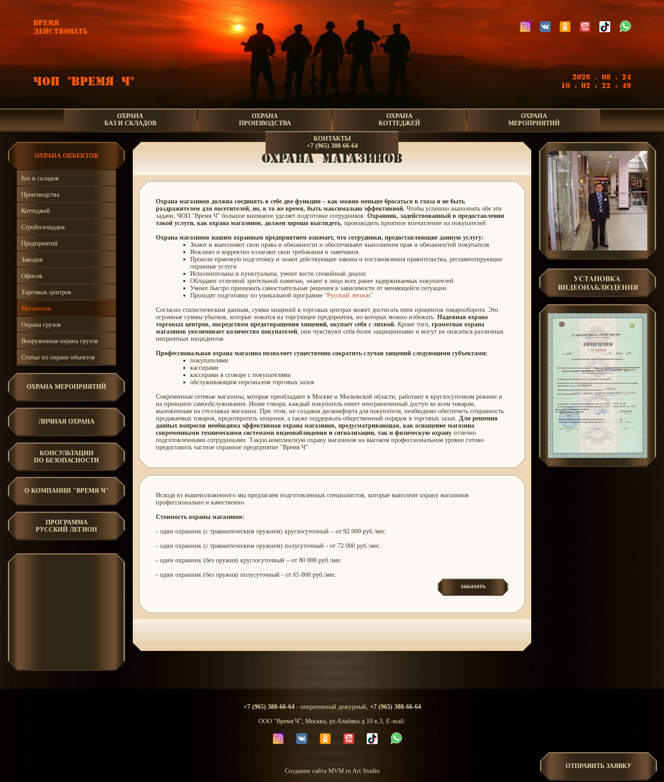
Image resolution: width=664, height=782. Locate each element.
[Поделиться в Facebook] (290, 633)
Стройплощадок (43, 227)
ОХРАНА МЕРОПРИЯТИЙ (534, 120)
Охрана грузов (41, 324)
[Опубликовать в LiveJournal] (303, 633)
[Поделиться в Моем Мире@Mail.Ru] (317, 633)
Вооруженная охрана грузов (59, 341)
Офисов (31, 276)
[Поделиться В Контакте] (357, 633)
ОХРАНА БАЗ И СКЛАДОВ (130, 120)
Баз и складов (40, 178)
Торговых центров (46, 292)
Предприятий (39, 243)
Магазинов (36, 308)
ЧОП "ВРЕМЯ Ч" (83, 82)
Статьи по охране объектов (58, 357)
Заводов (32, 259)
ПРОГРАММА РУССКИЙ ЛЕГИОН (66, 526)
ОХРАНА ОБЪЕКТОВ (66, 155)
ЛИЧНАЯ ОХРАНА (66, 421)
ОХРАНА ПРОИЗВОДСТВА (265, 120)
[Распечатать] (371, 633)
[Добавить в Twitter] (344, 633)
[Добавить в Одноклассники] (330, 633)
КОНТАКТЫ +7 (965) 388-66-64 (332, 142)
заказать (473, 586)
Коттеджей (35, 210)
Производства (40, 194)
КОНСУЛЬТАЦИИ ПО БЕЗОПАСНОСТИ (66, 457)
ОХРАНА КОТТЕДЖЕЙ (399, 120)
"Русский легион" (348, 295)
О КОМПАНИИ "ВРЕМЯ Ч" (66, 490)
